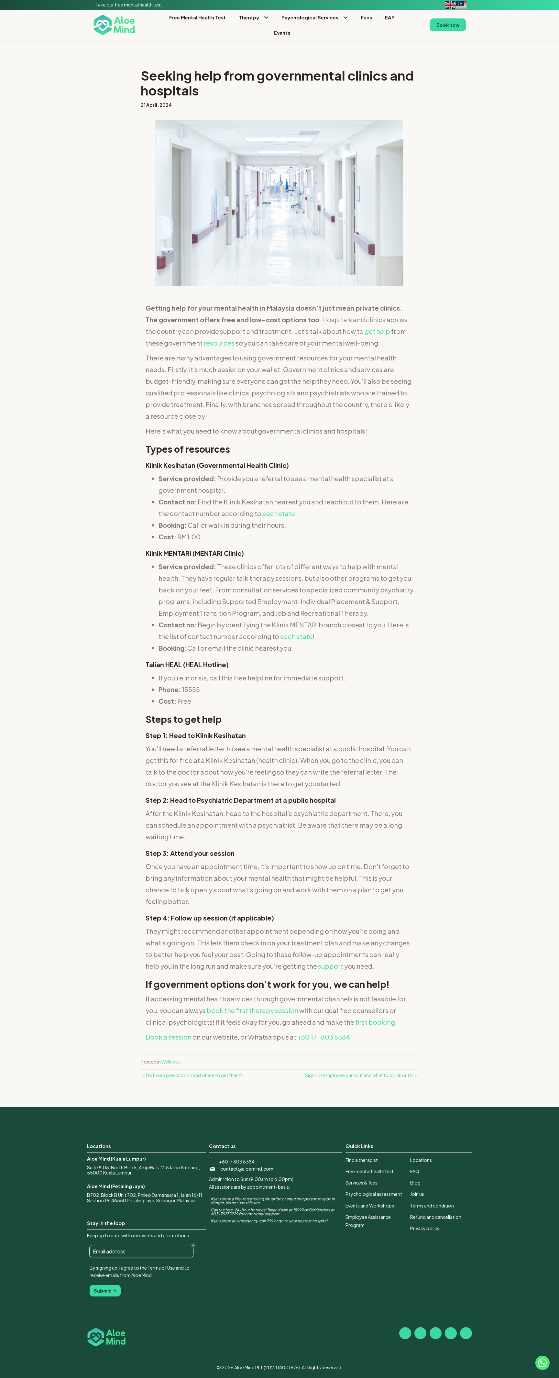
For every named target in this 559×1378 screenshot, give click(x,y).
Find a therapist (361, 1160)
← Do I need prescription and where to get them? (192, 1075)
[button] (405, 1333)
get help (377, 331)
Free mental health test (369, 1171)
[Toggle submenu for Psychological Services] (345, 17)
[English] (450, 4)
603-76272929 (224, 1213)
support (330, 966)
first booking (375, 1022)
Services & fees (361, 1182)
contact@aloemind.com (246, 1169)
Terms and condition (432, 1205)
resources (219, 343)
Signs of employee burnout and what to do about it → (361, 1075)
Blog (415, 1182)
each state (278, 513)
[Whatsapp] (542, 1363)
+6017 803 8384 (237, 1161)
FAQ (414, 1171)
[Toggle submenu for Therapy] (266, 17)
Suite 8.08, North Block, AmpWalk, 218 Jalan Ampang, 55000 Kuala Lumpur (143, 1170)
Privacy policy (425, 1228)
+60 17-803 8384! (324, 1037)
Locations (421, 1160)
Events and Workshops (369, 1205)
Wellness (170, 1061)
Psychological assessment (373, 1194)
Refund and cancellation (435, 1217)
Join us (417, 1194)
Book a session (169, 1037)
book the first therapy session (252, 1010)
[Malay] (461, 4)
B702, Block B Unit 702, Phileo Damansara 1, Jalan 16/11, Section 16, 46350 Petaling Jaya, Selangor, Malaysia (145, 1197)
